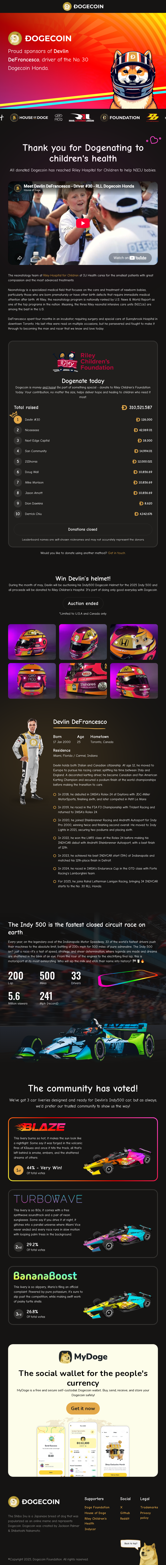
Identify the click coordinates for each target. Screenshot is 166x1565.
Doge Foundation (97, 1507)
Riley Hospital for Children (61, 275)
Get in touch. (117, 553)
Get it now (83, 1408)
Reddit (124, 1518)
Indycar (90, 1529)
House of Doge (95, 1513)
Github (125, 1513)
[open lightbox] (83, 661)
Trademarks (149, 1507)
